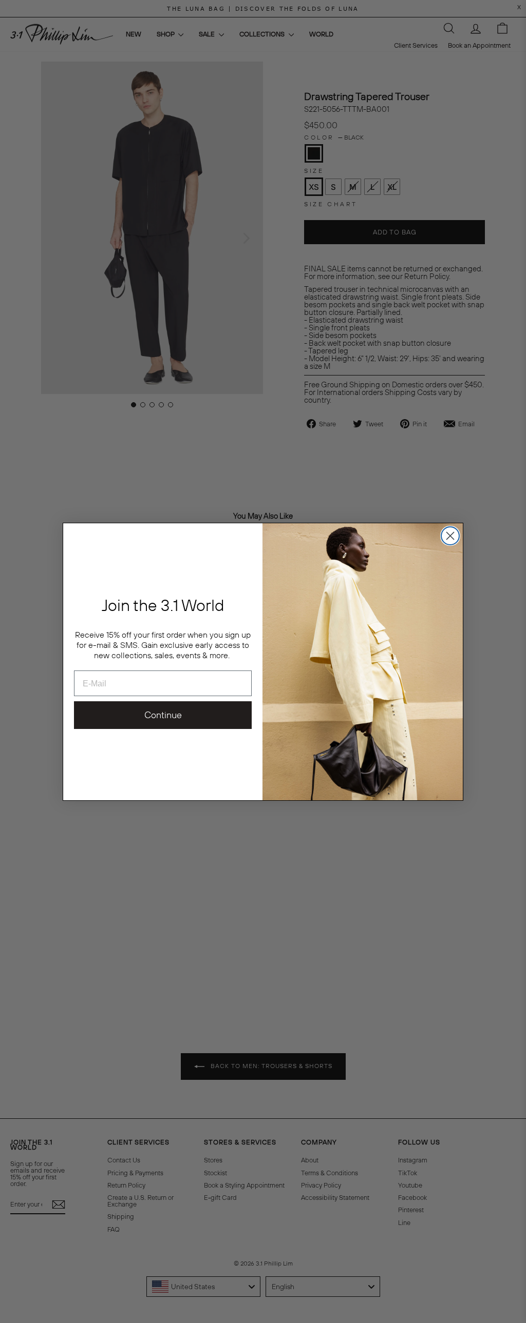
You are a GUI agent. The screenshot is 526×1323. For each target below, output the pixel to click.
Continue (163, 715)
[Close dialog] (450, 536)
